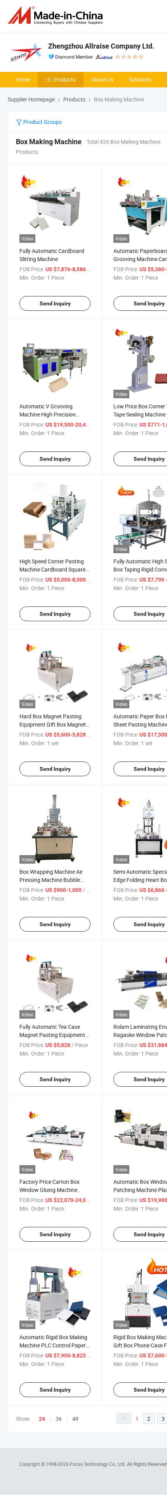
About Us (102, 79)
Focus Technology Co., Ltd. (98, 1464)
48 (75, 1418)
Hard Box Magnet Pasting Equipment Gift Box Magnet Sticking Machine (52, 724)
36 (59, 1418)
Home (23, 79)
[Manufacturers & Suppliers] (57, 15)
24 (42, 1419)
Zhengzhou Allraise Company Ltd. (101, 46)
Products (65, 79)
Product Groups (42, 121)
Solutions (140, 79)
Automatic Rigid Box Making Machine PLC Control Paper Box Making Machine (53, 1345)
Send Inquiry (55, 303)
